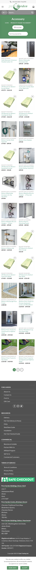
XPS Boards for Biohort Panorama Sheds (8, 275)
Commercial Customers (11, 457)
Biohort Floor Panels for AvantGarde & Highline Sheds (8, 331)
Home (7, 23)
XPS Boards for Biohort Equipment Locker (8, 167)
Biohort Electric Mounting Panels (24, 222)
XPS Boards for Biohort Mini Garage (26, 249)
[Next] (21, 369)
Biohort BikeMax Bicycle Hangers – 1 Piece (8, 222)
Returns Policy (8, 474)
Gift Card (7, 401)
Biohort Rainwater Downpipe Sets (24, 61)
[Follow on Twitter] (21, 406)
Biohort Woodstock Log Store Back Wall (26, 330)
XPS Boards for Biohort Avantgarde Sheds (8, 114)
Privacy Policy (8, 470)
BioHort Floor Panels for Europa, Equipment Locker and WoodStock (26, 303)
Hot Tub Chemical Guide (12, 434)
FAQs (6, 424)
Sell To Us (7, 454)
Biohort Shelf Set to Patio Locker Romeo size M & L (26, 167)
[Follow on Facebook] (14, 406)
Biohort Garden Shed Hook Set (7, 140)
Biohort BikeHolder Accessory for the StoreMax (7, 194)
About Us (7, 392)
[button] (2, 6)
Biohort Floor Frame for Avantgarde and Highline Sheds (26, 359)
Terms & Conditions (10, 467)
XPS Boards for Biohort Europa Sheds (8, 87)
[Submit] (32, 12)
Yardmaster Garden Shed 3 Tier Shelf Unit (26, 87)
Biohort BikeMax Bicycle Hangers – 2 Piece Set (26, 194)
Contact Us (7, 395)
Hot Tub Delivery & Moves (12, 421)
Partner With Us (9, 447)
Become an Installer (10, 444)
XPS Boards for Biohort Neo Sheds (26, 275)
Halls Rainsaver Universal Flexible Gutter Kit (9, 61)
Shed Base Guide (9, 427)
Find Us (6, 398)
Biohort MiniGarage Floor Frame (9, 302)
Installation (7, 430)
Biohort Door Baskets (25, 140)
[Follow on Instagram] (18, 406)
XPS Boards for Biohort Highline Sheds (26, 114)
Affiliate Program (9, 450)
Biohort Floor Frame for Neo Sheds (8, 358)
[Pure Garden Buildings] (18, 6)
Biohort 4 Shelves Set (7, 248)
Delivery (6, 417)
